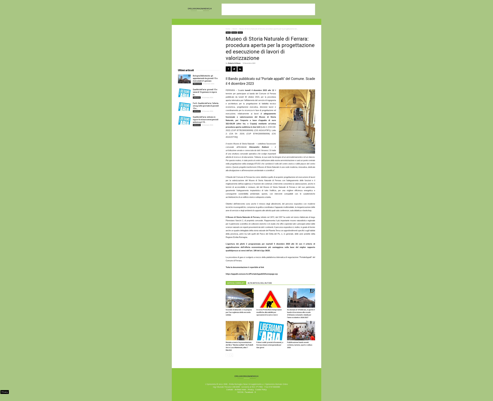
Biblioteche (197, 84)
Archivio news (240, 389)
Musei (240, 32)
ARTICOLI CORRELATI (236, 283)
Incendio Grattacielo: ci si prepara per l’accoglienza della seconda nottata (239, 312)
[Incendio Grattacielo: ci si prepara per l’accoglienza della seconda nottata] (240, 298)
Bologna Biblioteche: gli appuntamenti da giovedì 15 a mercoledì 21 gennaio (205, 78)
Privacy (251, 389)
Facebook (249, 392)
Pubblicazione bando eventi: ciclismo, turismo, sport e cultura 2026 (299, 344)
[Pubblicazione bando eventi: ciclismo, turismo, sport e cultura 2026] (301, 330)
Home (228, 29)
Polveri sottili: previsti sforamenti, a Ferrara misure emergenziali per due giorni (269, 344)
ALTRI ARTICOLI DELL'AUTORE (260, 283)
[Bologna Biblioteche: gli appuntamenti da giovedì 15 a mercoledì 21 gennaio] (184, 78)
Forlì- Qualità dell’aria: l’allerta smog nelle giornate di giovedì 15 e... (206, 105)
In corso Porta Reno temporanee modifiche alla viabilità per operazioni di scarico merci (269, 312)
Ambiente (197, 97)
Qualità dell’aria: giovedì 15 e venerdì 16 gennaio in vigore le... (205, 92)
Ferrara (234, 32)
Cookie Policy (261, 389)
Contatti (229, 389)
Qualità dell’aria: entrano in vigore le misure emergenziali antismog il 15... (205, 119)
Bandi (235, 29)
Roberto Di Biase (234, 63)
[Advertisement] (268, 9)
